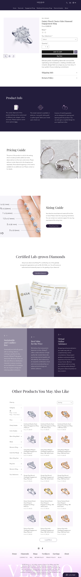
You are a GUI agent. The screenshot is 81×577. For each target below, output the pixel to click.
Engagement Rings (30, 8)
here (16, 122)
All (10, 411)
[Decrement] (43, 47)
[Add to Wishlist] (75, 52)
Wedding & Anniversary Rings (44, 8)
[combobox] (59, 39)
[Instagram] (39, 549)
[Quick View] (31, 414)
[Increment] (47, 47)
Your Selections (47, 36)
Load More (48, 540)
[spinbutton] (45, 47)
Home (14, 8)
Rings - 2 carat (13, 413)
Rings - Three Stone (15, 414)
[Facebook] (42, 549)
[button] (75, 3)
